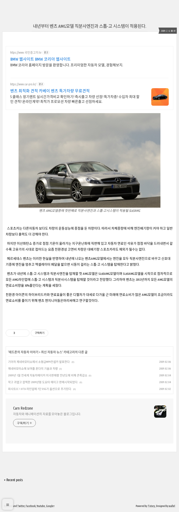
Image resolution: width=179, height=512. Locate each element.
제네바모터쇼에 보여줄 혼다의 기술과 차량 (33, 368)
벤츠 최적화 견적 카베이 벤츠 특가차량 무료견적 (50, 91)
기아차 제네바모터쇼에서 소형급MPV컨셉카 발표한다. (39, 361)
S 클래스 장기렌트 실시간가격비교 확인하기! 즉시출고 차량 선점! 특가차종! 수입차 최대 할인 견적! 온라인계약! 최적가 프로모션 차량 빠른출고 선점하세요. (74, 99)
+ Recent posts (13, 480)
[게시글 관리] (24, 333)
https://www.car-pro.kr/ (23, 84)
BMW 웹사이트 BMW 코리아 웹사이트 (40, 59)
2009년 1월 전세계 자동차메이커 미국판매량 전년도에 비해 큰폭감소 (47, 375)
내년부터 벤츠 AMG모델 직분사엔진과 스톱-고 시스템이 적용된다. (89, 26)
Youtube (41, 506)
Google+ (50, 506)
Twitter (21, 506)
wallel (172, 506)
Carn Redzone (23, 408)
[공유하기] (19, 333)
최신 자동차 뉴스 (51, 352)
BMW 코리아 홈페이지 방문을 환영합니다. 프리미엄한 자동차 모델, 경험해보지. (66, 65)
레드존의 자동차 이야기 (23, 352)
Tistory (151, 506)
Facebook (31, 506)
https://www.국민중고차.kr (25, 52)
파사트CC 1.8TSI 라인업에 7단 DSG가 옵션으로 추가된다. (40, 388)
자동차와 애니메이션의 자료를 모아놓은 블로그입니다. (47, 414)
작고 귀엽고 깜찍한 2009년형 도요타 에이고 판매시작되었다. (43, 382)
